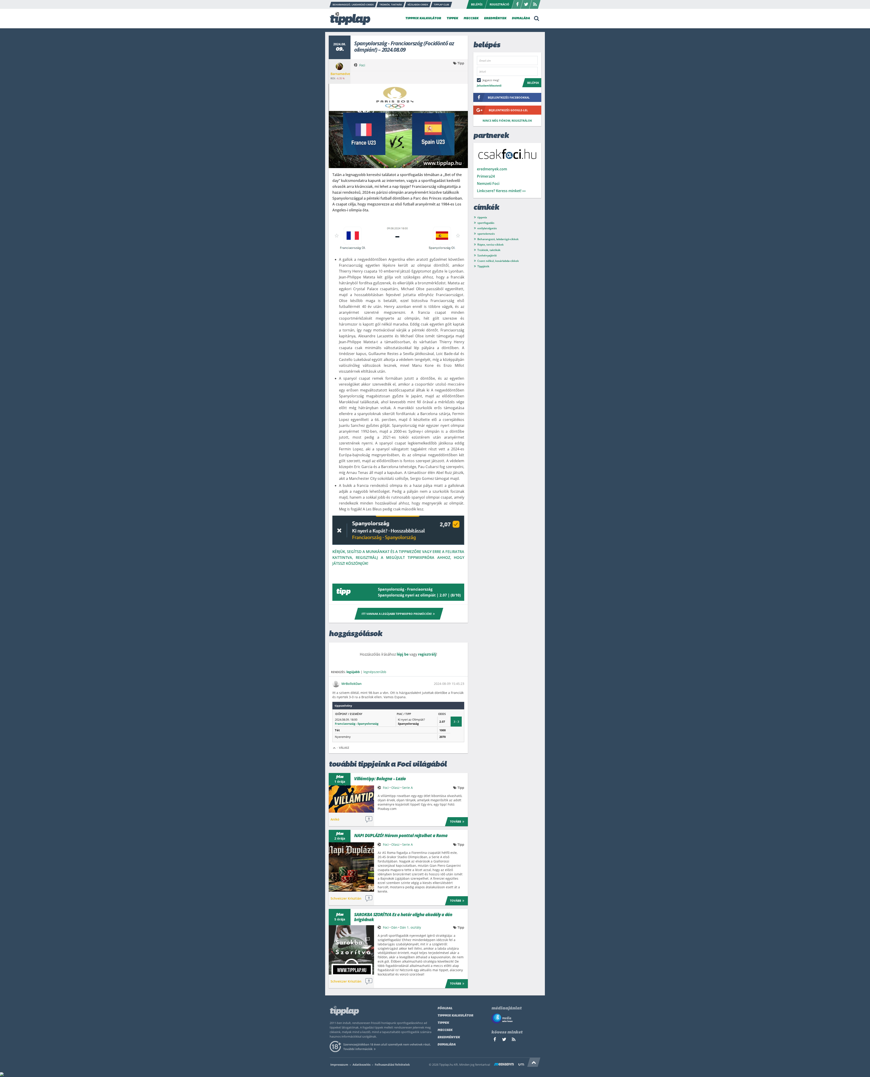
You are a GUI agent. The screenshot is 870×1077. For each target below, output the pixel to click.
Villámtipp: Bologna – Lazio (380, 779)
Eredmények (448, 1037)
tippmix (482, 217)
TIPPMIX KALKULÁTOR (423, 18)
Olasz (395, 787)
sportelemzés (486, 234)
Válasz (344, 748)
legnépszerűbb (374, 672)
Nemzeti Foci (488, 183)
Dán (394, 927)
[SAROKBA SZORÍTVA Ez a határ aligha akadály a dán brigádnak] (351, 950)
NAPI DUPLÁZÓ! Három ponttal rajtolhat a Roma (400, 835)
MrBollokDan (351, 683)
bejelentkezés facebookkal (509, 97)
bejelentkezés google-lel (508, 110)
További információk (357, 1049)
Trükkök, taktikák (488, 250)
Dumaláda (446, 1044)
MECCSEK (471, 18)
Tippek (443, 1023)
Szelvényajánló (487, 255)
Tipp (460, 63)
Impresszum (339, 1065)
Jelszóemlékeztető (489, 85)
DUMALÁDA (521, 18)
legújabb (353, 672)
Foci (362, 65)
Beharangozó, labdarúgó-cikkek (498, 239)
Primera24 (486, 176)
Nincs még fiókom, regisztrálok (507, 121)
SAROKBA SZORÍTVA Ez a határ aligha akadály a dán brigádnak (403, 917)
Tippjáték (483, 266)
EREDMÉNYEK (495, 18)
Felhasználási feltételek (392, 1065)
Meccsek (444, 1030)
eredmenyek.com (492, 169)
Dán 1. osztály (410, 927)
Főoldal (444, 1008)
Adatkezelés (361, 1065)
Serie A (407, 787)
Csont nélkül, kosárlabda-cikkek (498, 261)
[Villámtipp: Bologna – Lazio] (351, 799)
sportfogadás (485, 223)
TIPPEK (452, 18)
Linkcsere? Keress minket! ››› (501, 190)
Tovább (455, 821)
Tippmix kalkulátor (455, 1015)
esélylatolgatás (487, 228)
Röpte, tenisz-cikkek (490, 244)
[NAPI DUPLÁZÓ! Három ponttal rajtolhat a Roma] (351, 867)
